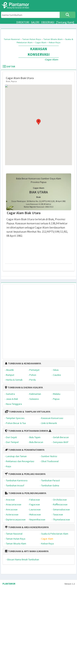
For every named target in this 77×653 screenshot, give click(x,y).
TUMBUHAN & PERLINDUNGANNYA (27, 493)
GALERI (35, 22)
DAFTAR (10, 66)
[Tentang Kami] (65, 22)
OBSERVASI (47, 22)
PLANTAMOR (9, 583)
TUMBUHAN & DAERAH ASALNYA (25, 387)
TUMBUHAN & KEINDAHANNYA (24, 363)
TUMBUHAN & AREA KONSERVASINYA (28, 527)
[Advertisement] (34, 320)
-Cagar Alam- (51, 59)
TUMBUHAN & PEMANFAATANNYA (26, 449)
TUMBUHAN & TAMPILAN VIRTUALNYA (29, 411)
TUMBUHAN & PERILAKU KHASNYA (26, 474)
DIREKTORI (22, 22)
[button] (38, 122)
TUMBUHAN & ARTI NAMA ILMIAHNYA (28, 551)
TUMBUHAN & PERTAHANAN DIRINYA (28, 430)
